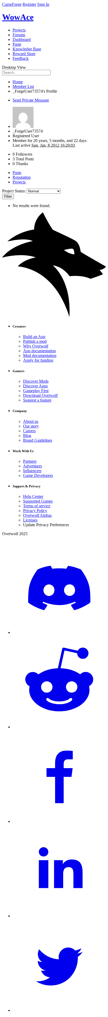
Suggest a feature (37, 400)
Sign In (43, 4)
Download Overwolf (40, 395)
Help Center (33, 496)
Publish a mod (35, 341)
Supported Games (38, 501)
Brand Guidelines (37, 440)
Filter (8, 196)
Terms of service (36, 506)
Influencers (32, 470)
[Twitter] (59, 1010)
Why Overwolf (35, 346)
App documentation (39, 351)
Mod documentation (39, 355)
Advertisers (32, 466)
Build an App (34, 336)
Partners (29, 461)
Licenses (30, 520)
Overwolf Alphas (37, 515)
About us (30, 421)
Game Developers (38, 475)
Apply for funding (38, 360)
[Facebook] (59, 821)
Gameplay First (35, 390)
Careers (29, 431)
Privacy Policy (35, 510)
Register (29, 4)
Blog (27, 435)
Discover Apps (35, 386)
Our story (31, 426)
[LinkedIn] (59, 916)
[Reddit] (59, 727)
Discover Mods (35, 381)
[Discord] (59, 632)
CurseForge (11, 4)
